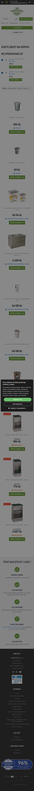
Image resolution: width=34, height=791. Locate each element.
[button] (17, 408)
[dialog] (17, 395)
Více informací (22, 395)
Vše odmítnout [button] (17, 404)
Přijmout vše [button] (18, 399)
